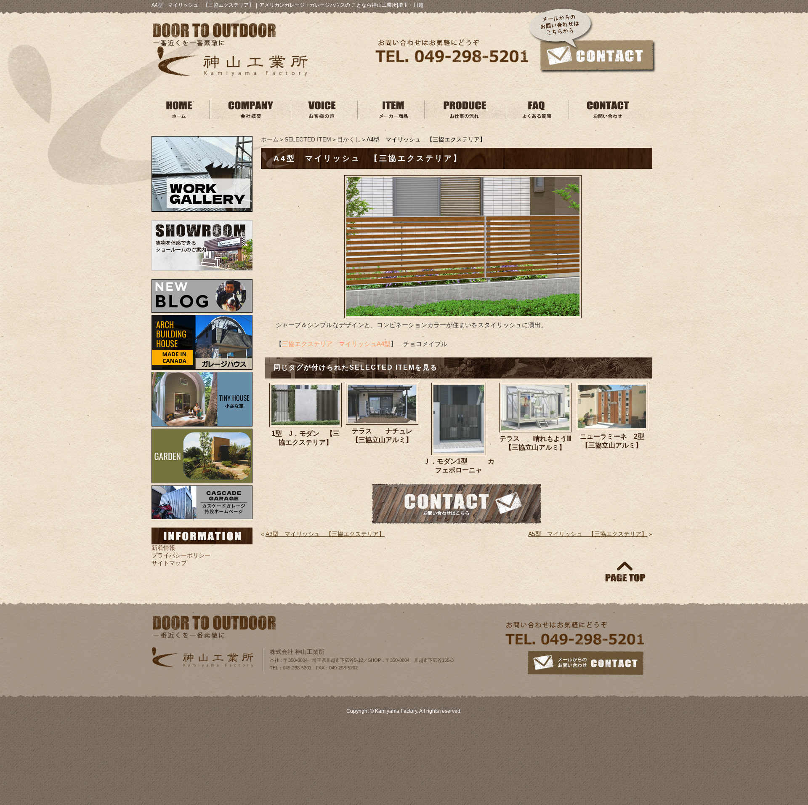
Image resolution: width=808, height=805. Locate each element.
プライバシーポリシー (181, 555)
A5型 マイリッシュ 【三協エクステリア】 (587, 533)
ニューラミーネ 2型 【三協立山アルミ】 (614, 441)
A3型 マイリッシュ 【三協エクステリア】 (325, 533)
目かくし (349, 139)
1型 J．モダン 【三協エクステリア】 (305, 438)
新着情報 (163, 547)
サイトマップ (169, 563)
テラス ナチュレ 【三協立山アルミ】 (385, 435)
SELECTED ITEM (307, 139)
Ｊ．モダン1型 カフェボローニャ (458, 466)
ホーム (270, 139)
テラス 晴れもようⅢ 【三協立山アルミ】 (535, 443)
